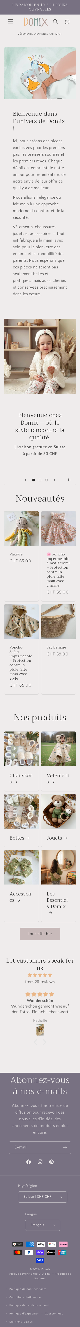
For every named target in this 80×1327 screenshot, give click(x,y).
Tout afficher (40, 934)
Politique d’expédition (24, 1313)
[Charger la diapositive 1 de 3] (33, 480)
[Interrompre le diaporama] (71, 480)
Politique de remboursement (29, 1305)
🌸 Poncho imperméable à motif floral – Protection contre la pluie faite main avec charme (58, 570)
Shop (34, 1273)
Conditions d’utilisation (25, 1297)
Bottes (17, 838)
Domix (45, 1269)
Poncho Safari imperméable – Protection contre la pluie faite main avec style (21, 663)
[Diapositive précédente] (25, 480)
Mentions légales (21, 1321)
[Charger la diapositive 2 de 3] (40, 480)
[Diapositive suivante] (54, 480)
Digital (46, 1273)
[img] (40, 975)
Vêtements (58, 778)
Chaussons (21, 778)
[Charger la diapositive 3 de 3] (46, 480)
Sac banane (56, 647)
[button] (11, 22)
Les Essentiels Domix (57, 901)
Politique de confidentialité (27, 1289)
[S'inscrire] (65, 1147)
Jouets (54, 838)
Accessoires (21, 897)
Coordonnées (54, 1313)
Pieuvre (16, 554)
